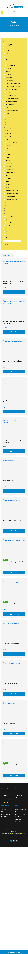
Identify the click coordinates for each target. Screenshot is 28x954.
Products (7, 51)
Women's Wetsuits (12, 119)
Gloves (8, 157)
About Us (3, 809)
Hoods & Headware (11, 208)
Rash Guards (9, 163)
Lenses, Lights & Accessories (14, 205)
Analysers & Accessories (12, 217)
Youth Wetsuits (11, 125)
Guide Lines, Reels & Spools (13, 190)
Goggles (9, 131)
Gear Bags (8, 68)
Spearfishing (9, 77)
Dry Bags (8, 74)
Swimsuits (8, 166)
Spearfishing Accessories (13, 86)
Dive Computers (10, 104)
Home (11, 25)
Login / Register (9, 7)
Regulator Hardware (12, 62)
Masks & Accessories (11, 89)
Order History (18, 795)
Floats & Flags (9, 169)
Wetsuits (8, 116)
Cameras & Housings (12, 202)
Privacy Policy (4, 816)
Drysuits (8, 154)
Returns (17, 797)
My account (18, 793)
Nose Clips (10, 148)
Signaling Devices (10, 172)
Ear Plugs (9, 145)
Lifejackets (9, 226)
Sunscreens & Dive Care (12, 196)
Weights (8, 71)
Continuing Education (10, 45)
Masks (8, 92)
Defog (7, 211)
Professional (8, 48)
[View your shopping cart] (25, 13)
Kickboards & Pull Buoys (13, 142)
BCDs (7, 113)
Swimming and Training (12, 128)
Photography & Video (11, 199)
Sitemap (17, 800)
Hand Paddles (10, 137)
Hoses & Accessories (11, 220)
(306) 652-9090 (15, 952)
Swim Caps (10, 134)
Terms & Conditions (5, 814)
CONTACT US (19, 7)
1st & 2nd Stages (11, 65)
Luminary (11, 833)
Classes (6, 228)
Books (7, 175)
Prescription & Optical (13, 98)
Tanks (7, 181)
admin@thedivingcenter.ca (14, 5)
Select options (14, 292)
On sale (6, 244)
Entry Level (7, 42)
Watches (8, 160)
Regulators (9, 59)
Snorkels (8, 184)
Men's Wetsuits (11, 122)
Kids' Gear (8, 151)
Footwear (8, 178)
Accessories (9, 56)
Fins (7, 107)
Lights (7, 54)
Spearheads (10, 80)
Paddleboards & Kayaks (12, 193)
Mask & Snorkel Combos (12, 110)
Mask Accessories (11, 95)
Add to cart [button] (14, 733)
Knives (7, 187)
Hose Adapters (11, 222)
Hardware (8, 214)
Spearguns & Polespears (13, 83)
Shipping (3, 812)
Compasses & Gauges (11, 101)
